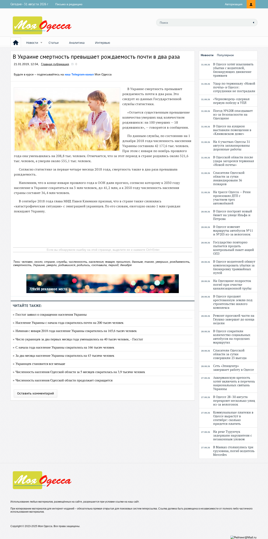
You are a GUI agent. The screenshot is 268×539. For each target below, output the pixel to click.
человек (27, 261)
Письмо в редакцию (68, 4)
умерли (51, 265)
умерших (162, 261)
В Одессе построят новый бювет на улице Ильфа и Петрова (232, 215)
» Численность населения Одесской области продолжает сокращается (62, 380)
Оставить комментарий (35, 393)
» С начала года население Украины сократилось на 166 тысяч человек (63, 347)
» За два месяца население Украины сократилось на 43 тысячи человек (63, 355)
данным (137, 261)
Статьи (54, 43)
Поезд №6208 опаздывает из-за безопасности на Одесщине (233, 114)
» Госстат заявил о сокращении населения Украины (50, 314)
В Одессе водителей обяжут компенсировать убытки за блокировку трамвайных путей (234, 267)
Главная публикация (55, 64)
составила (99, 265)
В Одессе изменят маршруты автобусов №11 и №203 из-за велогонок (233, 230)
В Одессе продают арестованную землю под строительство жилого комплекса (233, 301)
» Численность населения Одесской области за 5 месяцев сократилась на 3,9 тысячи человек (79, 372)
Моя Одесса (88, 74)
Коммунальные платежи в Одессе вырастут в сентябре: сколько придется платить (233, 417)
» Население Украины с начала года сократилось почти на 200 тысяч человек (68, 322)
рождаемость (179, 261)
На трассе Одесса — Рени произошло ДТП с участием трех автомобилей (232, 197)
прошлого (123, 261)
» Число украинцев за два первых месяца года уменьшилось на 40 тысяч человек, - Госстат (78, 339)
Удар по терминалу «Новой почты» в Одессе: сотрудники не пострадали (234, 87)
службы (62, 261)
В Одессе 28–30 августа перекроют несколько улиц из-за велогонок (234, 400)
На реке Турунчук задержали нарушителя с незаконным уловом (232, 435)
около (38, 261)
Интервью (102, 43)
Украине (39, 265)
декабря (125, 265)
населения (96, 261)
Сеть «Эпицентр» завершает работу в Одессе (233, 367)
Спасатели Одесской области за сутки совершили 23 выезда (230, 354)
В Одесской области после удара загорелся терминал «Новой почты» (233, 161)
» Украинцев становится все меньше (39, 363)
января (110, 261)
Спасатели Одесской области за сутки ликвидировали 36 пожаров (229, 178)
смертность (22, 265)
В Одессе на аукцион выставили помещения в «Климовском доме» (232, 130)
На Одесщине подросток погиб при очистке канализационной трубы (232, 284)
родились (83, 265)
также (149, 261)
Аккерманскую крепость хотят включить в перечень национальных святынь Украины (234, 383)
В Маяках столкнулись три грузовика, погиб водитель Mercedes (234, 450)
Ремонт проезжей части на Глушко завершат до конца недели (233, 319)
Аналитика (77, 43)
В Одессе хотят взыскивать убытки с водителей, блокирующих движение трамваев (233, 69)
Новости (32, 43)
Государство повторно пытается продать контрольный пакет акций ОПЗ (233, 247)
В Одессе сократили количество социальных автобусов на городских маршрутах (231, 336)
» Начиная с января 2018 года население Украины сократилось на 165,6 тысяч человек (75, 330)
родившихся (66, 265)
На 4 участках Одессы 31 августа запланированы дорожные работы (231, 145)
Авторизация (233, 4)
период (113, 265)
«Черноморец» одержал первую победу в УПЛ (231, 101)
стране (49, 261)
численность (78, 261)
